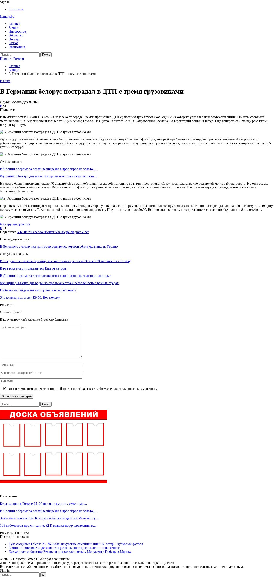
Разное (13, 43)
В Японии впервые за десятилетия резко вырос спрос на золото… (48, 169)
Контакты (16, 9)
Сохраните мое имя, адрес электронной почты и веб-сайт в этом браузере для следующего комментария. (80, 388)
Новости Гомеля (12, 58)
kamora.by (7, 16)
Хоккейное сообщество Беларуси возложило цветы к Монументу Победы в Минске (70, 551)
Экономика (17, 47)
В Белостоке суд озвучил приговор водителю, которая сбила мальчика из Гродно (59, 246)
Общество (16, 35)
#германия (22, 224)
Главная (14, 24)
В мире (14, 27)
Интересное (17, 31)
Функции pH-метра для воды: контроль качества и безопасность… (48, 176)
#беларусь (7, 224)
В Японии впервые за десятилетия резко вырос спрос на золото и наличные (64, 548)
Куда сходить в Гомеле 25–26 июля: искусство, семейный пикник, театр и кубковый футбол (76, 544)
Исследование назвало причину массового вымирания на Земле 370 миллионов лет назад (65, 261)
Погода (14, 39)
